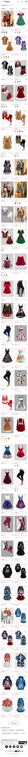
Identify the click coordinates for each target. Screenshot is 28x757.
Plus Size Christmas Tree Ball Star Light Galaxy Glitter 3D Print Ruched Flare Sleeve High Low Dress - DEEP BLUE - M (7, 176)
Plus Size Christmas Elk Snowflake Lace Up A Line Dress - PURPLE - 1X (21, 511)
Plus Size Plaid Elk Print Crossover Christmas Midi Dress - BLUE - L (7, 511)
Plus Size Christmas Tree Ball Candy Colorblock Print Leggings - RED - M (7, 533)
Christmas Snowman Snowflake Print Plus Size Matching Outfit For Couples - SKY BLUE (21, 625)
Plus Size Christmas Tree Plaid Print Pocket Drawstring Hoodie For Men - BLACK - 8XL (7, 580)
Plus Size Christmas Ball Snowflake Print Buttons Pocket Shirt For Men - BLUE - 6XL (21, 670)
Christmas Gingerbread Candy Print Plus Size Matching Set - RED (7, 412)
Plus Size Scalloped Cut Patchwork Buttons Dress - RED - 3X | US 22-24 (21, 102)
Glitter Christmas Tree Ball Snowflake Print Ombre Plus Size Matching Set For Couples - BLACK (21, 77)
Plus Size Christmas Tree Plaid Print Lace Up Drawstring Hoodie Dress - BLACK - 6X (21, 558)
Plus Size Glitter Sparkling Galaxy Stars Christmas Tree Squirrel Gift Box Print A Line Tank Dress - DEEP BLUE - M (7, 461)
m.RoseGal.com (8, 2)
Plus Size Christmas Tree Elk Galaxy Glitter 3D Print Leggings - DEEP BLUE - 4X (7, 343)
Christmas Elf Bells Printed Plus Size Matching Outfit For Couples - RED (7, 28)
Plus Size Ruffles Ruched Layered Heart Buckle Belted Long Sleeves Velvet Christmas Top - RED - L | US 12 (21, 434)
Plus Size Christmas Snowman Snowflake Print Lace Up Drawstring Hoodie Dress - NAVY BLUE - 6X (21, 714)
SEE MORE (14, 723)
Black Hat (11, 730)
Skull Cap (16, 733)
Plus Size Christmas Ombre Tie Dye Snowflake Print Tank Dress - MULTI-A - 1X (21, 365)
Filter (23, 8)
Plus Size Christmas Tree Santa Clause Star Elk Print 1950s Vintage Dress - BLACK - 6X (7, 365)
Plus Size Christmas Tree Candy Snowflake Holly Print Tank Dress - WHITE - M (21, 343)
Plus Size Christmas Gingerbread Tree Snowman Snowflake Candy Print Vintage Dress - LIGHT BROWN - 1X (7, 434)
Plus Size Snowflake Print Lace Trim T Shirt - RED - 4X (7, 320)
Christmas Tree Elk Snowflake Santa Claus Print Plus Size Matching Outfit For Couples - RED (7, 199)
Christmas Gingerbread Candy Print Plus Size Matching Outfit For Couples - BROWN (7, 53)
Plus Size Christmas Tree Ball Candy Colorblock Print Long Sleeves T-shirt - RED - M (21, 533)
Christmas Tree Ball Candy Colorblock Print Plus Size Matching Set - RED (7, 558)
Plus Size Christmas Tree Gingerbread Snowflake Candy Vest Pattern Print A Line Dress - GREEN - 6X (21, 246)
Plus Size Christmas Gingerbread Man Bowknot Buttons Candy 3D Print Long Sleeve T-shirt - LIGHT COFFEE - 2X (7, 152)
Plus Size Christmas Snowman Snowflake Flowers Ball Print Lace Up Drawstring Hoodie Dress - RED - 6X (21, 602)
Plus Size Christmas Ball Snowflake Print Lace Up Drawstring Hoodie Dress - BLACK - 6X (7, 602)
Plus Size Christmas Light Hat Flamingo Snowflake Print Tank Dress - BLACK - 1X (21, 320)
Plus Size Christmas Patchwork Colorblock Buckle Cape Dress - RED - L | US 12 (21, 271)
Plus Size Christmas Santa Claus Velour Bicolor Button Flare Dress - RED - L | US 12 (7, 298)
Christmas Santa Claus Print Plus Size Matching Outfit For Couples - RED (7, 246)
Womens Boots (19, 730)
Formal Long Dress (6, 733)
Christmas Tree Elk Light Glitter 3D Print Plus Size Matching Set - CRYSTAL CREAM (7, 224)
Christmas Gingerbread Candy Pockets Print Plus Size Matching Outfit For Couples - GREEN (21, 199)
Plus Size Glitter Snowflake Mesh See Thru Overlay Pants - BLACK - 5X (21, 298)
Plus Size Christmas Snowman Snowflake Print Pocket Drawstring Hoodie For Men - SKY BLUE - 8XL (21, 692)
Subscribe (23, 742)
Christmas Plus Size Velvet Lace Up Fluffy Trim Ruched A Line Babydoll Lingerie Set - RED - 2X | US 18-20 (21, 461)
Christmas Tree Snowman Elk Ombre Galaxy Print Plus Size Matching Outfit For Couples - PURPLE (21, 53)
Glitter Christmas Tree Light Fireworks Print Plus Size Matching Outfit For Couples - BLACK (7, 77)
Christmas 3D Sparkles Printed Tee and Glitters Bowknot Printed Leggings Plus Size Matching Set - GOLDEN (21, 152)
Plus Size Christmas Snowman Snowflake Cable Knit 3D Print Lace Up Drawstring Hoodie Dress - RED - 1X (7, 670)
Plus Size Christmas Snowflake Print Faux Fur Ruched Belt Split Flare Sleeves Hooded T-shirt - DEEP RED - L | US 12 (7, 271)
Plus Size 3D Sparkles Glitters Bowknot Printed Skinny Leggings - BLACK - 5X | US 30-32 (21, 486)
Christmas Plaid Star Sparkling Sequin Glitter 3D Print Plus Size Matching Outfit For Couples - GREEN (21, 176)
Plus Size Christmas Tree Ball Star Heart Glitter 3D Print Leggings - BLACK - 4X (7, 387)
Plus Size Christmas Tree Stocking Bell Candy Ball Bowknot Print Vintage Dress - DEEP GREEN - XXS (21, 28)
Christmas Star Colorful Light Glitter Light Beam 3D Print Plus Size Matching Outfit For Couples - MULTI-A (21, 224)
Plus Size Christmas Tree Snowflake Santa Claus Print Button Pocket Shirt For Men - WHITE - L (21, 387)
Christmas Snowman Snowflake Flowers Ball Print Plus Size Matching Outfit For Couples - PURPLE (7, 647)
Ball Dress (4, 730)
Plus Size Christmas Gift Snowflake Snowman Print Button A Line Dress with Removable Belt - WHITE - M (21, 412)
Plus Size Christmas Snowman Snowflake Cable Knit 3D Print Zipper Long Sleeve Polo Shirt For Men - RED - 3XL (7, 714)
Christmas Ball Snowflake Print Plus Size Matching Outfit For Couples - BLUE (21, 647)
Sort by (11, 8)
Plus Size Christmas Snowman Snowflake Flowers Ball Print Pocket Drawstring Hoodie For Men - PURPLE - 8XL (7, 692)
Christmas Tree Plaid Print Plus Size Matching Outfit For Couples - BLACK (21, 580)
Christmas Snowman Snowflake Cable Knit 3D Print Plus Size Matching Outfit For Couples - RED (7, 625)
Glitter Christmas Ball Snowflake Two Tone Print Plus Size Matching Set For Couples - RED (7, 102)
